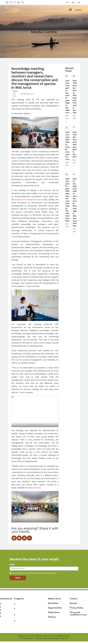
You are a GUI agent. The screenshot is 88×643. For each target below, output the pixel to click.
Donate (73, 603)
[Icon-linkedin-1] (18, 2)
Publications (54, 612)
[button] (70, 9)
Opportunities (55, 608)
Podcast (52, 617)
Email (12, 565)
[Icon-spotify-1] (22, 2)
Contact (73, 599)
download (36, 488)
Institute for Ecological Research (29, 200)
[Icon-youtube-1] (15, 2)
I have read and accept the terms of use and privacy (34, 573)
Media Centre (54, 599)
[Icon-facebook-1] (7, 2)
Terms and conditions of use (78, 613)
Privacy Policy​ (76, 608)
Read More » (67, 118)
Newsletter (53, 603)
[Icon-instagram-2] (11, 2)
